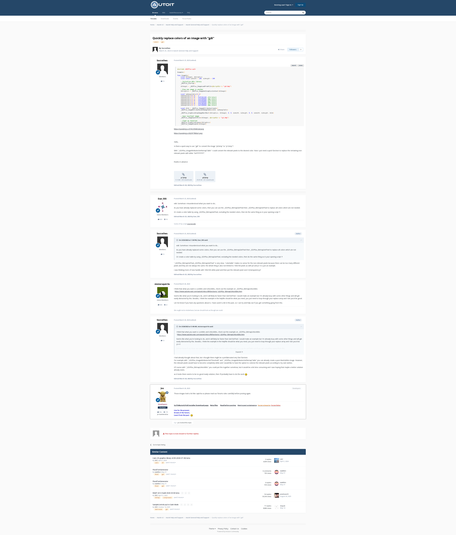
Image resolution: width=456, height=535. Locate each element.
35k (160, 412)
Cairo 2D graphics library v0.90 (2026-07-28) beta (171, 458)
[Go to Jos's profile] (162, 396)
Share (281, 49)
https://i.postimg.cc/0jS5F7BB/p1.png (188, 133)
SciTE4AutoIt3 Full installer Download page (191, 405)
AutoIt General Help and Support (185, 51)
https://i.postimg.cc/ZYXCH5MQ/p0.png (189, 129)
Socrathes (166, 48)
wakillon (158, 472)
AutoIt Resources (175, 13)
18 (166, 219)
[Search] (303, 12)
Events (175, 19)
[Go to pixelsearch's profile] (276, 495)
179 (166, 412)
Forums (154, 19)
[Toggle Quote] (177, 240)
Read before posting (228, 405)
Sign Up (300, 5)
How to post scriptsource (247, 405)
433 (160, 219)
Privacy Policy (223, 529)
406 (160, 305)
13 (163, 81)
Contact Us (234, 529)
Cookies (244, 529)
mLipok (282, 506)
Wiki (163, 13)
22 (166, 305)
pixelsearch (284, 494)
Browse (155, 13)
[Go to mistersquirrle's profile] (162, 292)
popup (300, 65)
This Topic (293, 13)
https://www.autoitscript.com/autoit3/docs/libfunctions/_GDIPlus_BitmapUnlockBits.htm (208, 291)
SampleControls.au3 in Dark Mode (166, 504)
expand (294, 65)
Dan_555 (162, 198)
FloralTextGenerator (160, 470)
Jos (162, 388)
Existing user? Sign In (283, 5)
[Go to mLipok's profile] (276, 507)
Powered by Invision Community (228, 531)
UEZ (156, 460)
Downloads (165, 19)
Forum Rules (186, 19)
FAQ (188, 13)
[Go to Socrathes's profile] (155, 49)
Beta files (214, 405)
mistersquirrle (162, 284)
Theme (212, 529)
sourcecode (191, 224)
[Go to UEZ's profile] (276, 460)
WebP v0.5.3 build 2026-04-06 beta (166, 493)
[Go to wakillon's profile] (276, 472)
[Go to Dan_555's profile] (162, 207)
